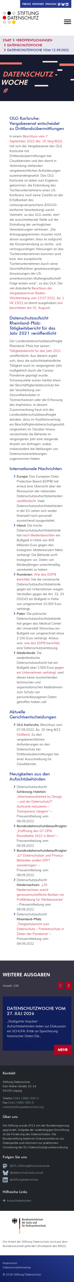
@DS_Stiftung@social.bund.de (30, 1165)
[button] (68, 985)
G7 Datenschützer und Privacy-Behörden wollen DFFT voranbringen (40, 860)
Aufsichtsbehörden (19, 1200)
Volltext (23, 734)
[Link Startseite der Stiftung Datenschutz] (22, 20)
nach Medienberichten (38, 535)
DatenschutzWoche (24, 45)
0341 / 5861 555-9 (21, 1102)
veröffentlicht (26, 501)
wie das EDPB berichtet (41, 643)
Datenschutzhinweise (17, 1267)
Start (7, 40)
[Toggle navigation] (67, 24)
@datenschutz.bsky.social (26, 1172)
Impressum (10, 1263)
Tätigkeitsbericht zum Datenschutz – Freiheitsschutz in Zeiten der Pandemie (40, 929)
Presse (26, 3)
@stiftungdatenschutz (24, 1179)
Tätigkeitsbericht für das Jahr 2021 (35, 351)
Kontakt (38, 3)
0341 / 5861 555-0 (26, 1098)
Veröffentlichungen (34, 40)
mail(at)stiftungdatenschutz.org (23, 1107)
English (50, 3)
